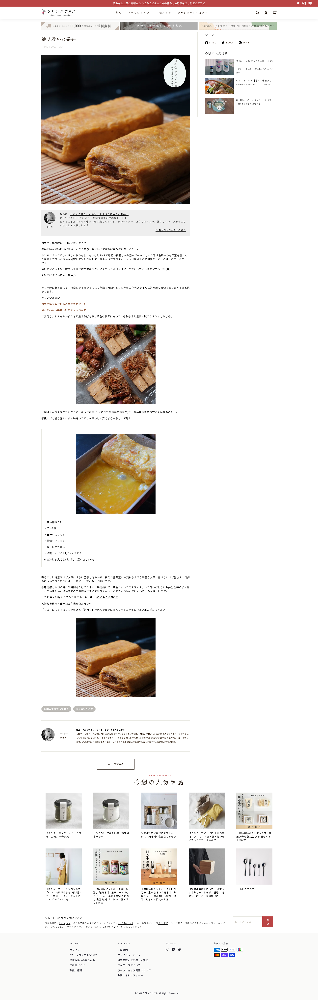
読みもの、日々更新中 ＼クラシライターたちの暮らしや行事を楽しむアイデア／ (159, 3)
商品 (118, 12)
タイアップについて (129, 965)
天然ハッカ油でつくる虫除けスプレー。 (255, 66)
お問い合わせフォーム (130, 975)
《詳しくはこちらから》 (129, 926)
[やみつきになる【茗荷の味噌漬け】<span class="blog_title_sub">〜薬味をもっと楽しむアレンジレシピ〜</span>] (219, 86)
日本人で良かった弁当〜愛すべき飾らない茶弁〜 (99, 214)
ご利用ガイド (77, 965)
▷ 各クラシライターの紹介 (171, 230)
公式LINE (163, 923)
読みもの (165, 12)
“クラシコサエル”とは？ (84, 955)
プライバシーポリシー (130, 955)
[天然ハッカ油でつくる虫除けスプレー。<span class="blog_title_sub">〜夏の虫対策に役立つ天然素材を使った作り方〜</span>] (219, 67)
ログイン (75, 950)
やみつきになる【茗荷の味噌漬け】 (255, 82)
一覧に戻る (117, 764)
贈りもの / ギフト (140, 12)
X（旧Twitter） (125, 923)
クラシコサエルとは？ (193, 12)
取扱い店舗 (76, 970)
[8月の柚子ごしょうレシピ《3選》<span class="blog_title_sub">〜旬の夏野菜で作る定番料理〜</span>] (219, 106)
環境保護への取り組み (82, 960)
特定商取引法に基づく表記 (133, 960)
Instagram (65, 923)
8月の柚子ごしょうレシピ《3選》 (254, 101)
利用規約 (123, 950)
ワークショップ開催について (134, 970)
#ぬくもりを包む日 (107, 597)
